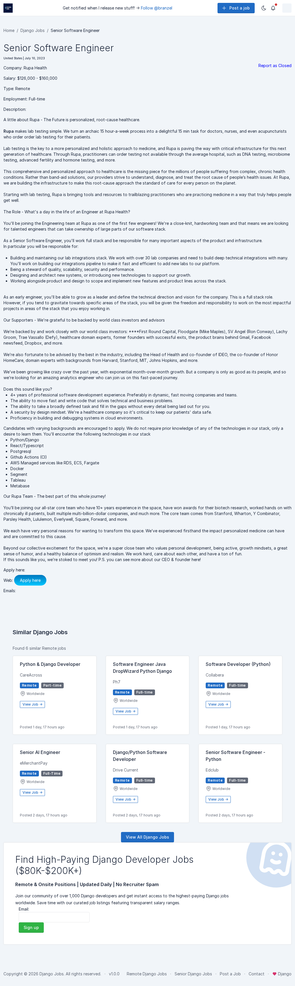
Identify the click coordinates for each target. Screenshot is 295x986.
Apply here (30, 580)
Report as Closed (275, 65)
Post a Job (230, 973)
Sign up (31, 927)
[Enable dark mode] (263, 8)
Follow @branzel (156, 7)
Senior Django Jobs (193, 973)
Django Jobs (32, 30)
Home (8, 30)
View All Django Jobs (147, 837)
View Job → (32, 704)
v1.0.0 (114, 973)
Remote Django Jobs (147, 973)
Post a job (239, 7)
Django (284, 973)
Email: (24, 909)
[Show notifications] (273, 8)
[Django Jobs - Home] (8, 8)
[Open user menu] (287, 8)
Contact (256, 973)
